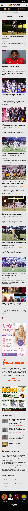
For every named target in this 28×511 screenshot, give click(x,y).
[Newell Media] (14, 505)
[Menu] (2, 5)
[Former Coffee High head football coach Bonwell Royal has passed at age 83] (14, 294)
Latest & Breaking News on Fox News (11, 451)
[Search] (26, 5)
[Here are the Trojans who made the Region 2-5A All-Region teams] (14, 27)
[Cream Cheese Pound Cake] (5, 444)
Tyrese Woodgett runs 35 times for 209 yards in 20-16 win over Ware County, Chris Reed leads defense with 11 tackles (14, 244)
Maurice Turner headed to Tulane (10, 66)
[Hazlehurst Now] (24, 497)
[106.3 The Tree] (10, 497)
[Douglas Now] (14, 5)
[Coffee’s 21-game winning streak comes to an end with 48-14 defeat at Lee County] (14, 144)
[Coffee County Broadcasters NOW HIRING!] (14, 398)
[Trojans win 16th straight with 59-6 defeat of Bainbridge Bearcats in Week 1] (14, 264)
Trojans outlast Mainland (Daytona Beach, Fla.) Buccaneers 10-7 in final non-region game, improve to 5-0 (13, 183)
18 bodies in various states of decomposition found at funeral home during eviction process (17, 429)
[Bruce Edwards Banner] (14, 9)
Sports (4, 50)
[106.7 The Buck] (4, 497)
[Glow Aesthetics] (14, 339)
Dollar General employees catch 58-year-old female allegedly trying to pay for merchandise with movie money (17, 437)
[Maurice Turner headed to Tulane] (14, 57)
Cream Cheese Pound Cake (14, 443)
